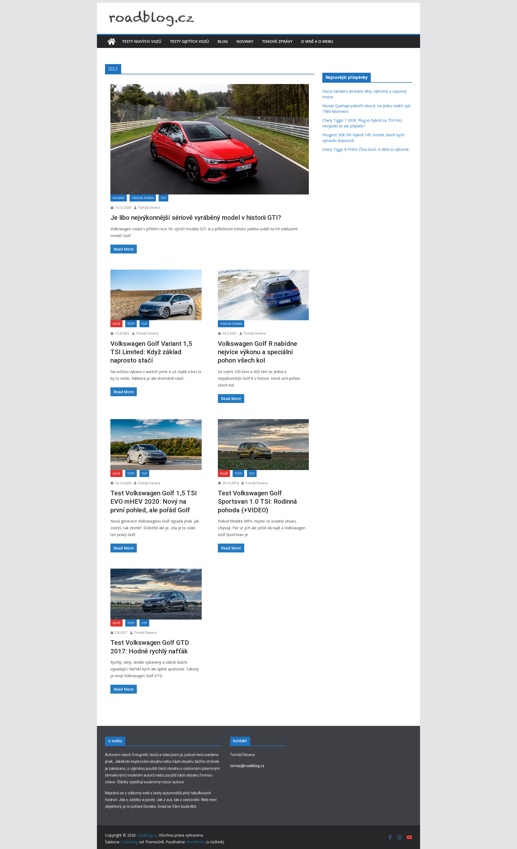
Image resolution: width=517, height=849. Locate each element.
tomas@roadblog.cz (247, 766)
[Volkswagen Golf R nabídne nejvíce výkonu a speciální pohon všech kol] (263, 295)
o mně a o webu (317, 41)
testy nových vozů (141, 41)
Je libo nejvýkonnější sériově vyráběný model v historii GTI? (195, 217)
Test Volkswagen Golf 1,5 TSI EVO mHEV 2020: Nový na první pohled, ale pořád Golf (153, 501)
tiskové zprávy (277, 41)
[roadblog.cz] (111, 41)
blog (223, 41)
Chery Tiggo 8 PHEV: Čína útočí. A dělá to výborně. (366, 149)
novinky (244, 41)
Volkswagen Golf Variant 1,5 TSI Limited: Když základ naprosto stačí (151, 352)
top (163, 198)
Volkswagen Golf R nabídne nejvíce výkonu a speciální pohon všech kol (257, 352)
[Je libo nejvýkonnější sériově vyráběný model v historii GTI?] (209, 139)
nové (116, 324)
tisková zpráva (143, 198)
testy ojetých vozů (189, 41)
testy (131, 324)
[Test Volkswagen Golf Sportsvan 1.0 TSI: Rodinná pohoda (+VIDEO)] (263, 444)
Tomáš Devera (149, 207)
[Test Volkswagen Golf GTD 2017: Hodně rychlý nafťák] (156, 594)
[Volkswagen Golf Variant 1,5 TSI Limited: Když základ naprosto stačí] (156, 295)
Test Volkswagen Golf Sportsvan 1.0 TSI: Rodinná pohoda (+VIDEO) (257, 501)
